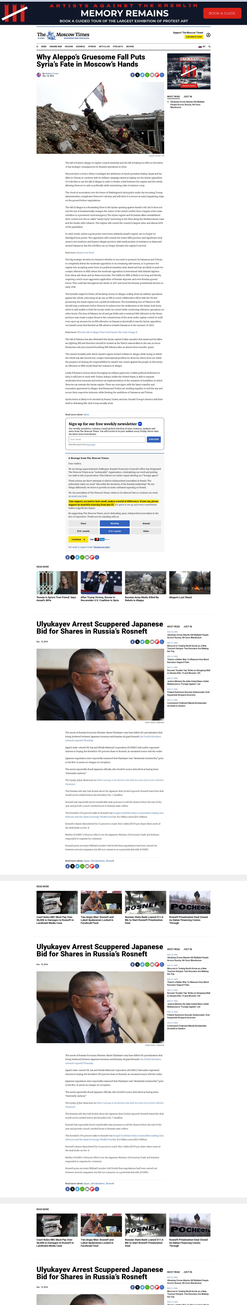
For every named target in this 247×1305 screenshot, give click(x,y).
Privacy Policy (90, 445)
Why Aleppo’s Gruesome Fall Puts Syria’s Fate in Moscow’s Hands (91, 60)
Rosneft (110, 860)
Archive (130, 47)
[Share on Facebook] (132, 75)
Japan (87, 860)
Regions (69, 47)
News (43, 47)
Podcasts (118, 47)
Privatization (98, 860)
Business (80, 47)
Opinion (92, 47)
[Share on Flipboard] (157, 75)
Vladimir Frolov (52, 74)
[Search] (209, 46)
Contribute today (194, 37)
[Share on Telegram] (142, 75)
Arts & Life (104, 47)
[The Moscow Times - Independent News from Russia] (63, 35)
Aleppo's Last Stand (85, 252)
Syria (86, 414)
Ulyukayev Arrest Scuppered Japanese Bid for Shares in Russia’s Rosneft (100, 627)
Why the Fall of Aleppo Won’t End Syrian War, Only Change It (107, 332)
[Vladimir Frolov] (39, 75)
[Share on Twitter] (137, 75)
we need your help (77, 496)
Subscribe (154, 439)
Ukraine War (56, 47)
